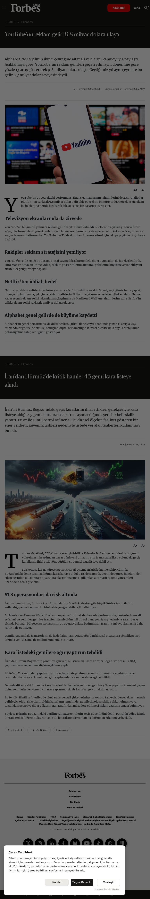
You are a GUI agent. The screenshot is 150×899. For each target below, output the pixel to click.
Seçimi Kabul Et (82, 882)
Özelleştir (108, 882)
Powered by (107, 889)
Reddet (56, 882)
